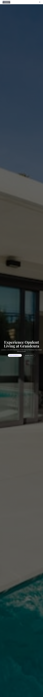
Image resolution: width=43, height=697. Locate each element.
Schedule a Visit (28, 355)
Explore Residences (14, 355)
